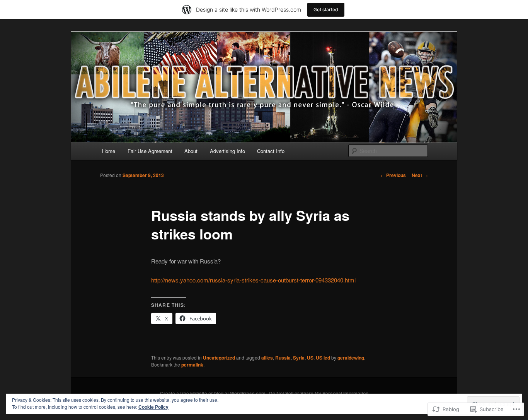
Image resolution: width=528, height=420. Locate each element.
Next (420, 175)
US (310, 357)
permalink (192, 364)
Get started (325, 9)
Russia (283, 357)
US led (323, 357)
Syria (299, 357)
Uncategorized (219, 357)
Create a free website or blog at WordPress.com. (213, 393)
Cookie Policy (153, 406)
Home (108, 151)
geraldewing (350, 357)
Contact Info (270, 151)
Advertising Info (227, 151)
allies (267, 357)
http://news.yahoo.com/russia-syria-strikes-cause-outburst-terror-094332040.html (253, 280)
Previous (393, 175)
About (191, 151)
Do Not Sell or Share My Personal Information (318, 393)
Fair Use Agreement (150, 151)
